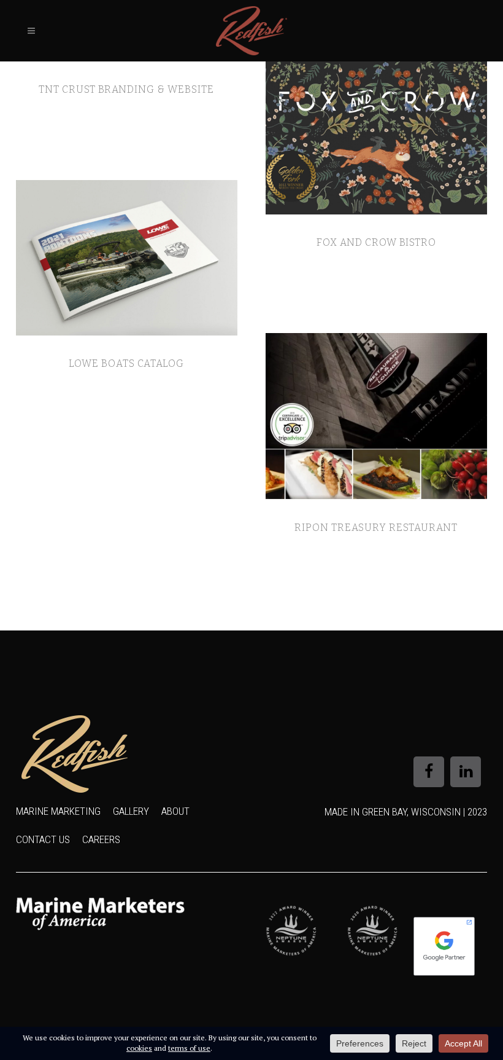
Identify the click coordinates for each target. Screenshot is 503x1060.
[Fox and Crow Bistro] (376, 137)
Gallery (131, 811)
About (175, 811)
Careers (101, 839)
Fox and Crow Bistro (376, 242)
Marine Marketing (58, 811)
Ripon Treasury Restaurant (376, 527)
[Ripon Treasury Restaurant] (376, 416)
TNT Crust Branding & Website (126, 89)
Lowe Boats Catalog (126, 363)
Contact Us (43, 839)
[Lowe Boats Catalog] (126, 258)
